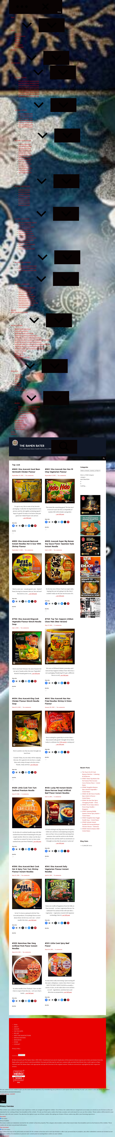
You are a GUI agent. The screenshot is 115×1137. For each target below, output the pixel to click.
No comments (29, 475)
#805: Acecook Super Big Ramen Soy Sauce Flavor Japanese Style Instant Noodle (59, 544)
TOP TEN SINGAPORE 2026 (26, 227)
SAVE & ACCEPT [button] (4, 1136)
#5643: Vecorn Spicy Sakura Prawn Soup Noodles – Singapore (90, 807)
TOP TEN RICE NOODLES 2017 (27, 268)
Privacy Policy (16, 1048)
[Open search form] (64, 447)
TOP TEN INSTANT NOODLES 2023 (28, 87)
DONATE (13, 50)
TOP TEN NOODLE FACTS (26, 305)
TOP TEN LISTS (15, 63)
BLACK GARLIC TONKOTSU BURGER (29, 406)
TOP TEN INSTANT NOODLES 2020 (28, 94)
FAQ (16, 381)
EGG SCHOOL (19, 377)
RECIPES (17, 403)
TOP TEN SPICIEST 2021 (25, 122)
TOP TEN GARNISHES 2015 (26, 298)
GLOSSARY (18, 383)
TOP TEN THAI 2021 (24, 242)
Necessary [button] (3, 1116)
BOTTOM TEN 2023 (24, 196)
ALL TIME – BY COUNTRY (22, 219)
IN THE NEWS (19, 45)
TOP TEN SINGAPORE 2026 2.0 (27, 222)
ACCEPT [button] (12, 1094)
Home (12, 17)
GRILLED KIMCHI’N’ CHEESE (26, 413)
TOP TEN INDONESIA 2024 (26, 235)
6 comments (57, 875)
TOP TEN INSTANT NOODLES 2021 (28, 92)
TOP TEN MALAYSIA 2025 (25, 233)
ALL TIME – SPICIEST (21, 110)
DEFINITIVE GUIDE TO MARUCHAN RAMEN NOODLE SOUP (32, 340)
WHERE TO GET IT (20, 427)
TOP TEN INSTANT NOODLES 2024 (28, 85)
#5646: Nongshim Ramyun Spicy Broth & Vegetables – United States (90, 789)
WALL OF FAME (19, 47)
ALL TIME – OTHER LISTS (22, 284)
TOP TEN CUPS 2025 (24, 148)
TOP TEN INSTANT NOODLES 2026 (28, 81)
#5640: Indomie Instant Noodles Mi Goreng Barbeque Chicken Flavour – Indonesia (90, 824)
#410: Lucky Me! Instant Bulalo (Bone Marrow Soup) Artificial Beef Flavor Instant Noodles (58, 790)
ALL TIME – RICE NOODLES (23, 262)
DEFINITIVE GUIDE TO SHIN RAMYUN (26, 335)
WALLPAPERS (19, 388)
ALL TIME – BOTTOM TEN (22, 186)
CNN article (63, 742)
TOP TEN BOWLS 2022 (25, 159)
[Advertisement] (90, 641)
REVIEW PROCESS (20, 36)
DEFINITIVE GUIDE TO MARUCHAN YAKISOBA (28, 342)
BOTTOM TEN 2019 (24, 205)
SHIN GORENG (22, 417)
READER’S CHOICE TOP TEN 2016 (28, 303)
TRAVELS (17, 40)
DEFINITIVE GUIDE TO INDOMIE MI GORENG (28, 337)
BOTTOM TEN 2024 (24, 194)
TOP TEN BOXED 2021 (24, 292)
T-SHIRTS (17, 385)
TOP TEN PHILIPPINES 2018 (26, 248)
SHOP (16, 379)
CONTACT (14, 434)
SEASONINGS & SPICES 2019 (26, 296)
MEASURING (18, 422)
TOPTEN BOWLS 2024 (24, 150)
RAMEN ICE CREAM (20, 351)
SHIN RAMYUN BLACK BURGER (27, 409)
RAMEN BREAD (19, 355)
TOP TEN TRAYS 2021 (24, 290)
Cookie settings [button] (4, 1094)
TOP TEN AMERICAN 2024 (26, 240)
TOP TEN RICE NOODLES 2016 (27, 270)
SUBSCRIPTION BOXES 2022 (26, 287)
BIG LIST (13, 310)
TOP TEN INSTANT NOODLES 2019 (28, 96)
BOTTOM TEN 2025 (24, 192)
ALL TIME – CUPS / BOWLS (23, 140)
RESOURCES (14, 371)
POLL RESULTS (19, 420)
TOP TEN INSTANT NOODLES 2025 (28, 83)
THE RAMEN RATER (32, 445)
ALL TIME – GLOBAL (21, 77)
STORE (13, 432)
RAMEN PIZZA (19, 353)
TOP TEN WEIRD (23, 307)
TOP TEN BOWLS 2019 (25, 172)
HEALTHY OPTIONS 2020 (25, 294)
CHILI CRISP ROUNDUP (21, 331)
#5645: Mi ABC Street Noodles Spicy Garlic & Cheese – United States (91, 796)
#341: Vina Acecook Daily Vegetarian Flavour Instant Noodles (57, 869)
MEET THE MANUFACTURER (19, 312)
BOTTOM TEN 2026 (24, 190)
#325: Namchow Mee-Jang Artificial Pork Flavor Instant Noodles (24, 946)
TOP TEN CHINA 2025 (24, 229)
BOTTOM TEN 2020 (24, 203)
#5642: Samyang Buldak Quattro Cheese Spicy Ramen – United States (91, 813)
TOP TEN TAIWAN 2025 (25, 231)
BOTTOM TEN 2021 (24, 201)
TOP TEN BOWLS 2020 (25, 168)
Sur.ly (21, 1079)
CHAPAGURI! (22, 415)
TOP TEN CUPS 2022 (24, 161)
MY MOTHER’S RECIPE (25, 411)
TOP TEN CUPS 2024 (24, 153)
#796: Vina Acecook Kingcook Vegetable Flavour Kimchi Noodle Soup (26, 621)
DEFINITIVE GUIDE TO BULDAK (24, 333)
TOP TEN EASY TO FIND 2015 (27, 301)
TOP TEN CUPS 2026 (24, 144)
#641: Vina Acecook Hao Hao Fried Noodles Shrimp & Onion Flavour (58, 701)
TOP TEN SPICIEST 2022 (25, 120)
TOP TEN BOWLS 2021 (25, 164)
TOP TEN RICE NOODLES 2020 (27, 266)
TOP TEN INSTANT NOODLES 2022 (28, 90)
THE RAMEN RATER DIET (22, 357)
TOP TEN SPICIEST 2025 (25, 114)
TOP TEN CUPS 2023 (24, 157)
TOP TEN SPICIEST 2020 (25, 124)
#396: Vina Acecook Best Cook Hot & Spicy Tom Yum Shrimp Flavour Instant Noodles (25, 869)
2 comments (57, 796)
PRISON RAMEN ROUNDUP (23, 329)
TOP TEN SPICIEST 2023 (25, 118)
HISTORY (17, 42)
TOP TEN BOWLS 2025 (25, 146)
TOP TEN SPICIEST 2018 (25, 127)
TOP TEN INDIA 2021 (24, 246)
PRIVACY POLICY (20, 429)
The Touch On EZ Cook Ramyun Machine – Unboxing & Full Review (90, 774)
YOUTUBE (18, 38)
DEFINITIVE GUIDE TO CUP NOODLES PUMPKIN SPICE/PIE (32, 344)
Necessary (4, 1118)
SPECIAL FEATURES (16, 325)
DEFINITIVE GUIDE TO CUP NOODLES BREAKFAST (29, 348)
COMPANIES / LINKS (21, 425)
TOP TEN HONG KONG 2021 (26, 244)
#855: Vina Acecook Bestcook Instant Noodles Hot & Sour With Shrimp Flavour (26, 544)
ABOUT (13, 30)
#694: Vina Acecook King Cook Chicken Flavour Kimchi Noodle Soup (25, 701)
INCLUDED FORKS (20, 390)
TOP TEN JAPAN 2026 (24, 224)
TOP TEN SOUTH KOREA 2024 (27, 238)
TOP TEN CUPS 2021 (24, 166)
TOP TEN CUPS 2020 (24, 170)
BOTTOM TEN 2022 (24, 198)
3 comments (57, 625)
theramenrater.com (18, 1076)
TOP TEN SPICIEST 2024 (25, 116)
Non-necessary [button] (4, 1127)
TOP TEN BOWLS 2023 (25, 155)
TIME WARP (18, 374)
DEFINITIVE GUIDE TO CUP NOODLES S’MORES (29, 346)
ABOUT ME (18, 34)
